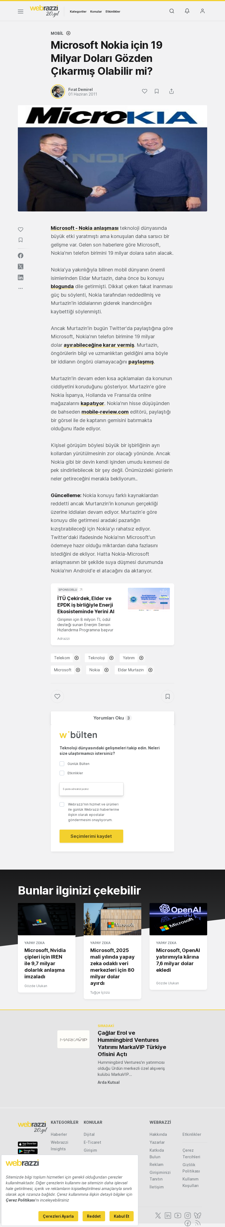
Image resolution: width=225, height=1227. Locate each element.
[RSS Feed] (197, 1222)
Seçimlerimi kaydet (91, 836)
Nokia (94, 669)
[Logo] (45, 10)
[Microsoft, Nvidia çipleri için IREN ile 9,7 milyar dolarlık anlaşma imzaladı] (46, 919)
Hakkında (158, 1134)
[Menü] (20, 12)
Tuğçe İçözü (100, 992)
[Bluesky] (197, 1215)
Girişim (90, 1150)
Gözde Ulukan (35, 986)
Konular (96, 11)
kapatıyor (92, 403)
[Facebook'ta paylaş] (20, 255)
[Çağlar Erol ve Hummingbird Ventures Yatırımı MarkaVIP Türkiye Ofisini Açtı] (73, 1039)
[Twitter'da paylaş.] (20, 266)
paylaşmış (141, 362)
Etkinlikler (113, 11)
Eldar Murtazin (131, 669)
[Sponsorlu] (149, 599)
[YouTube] (177, 1215)
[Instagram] (187, 1215)
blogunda (62, 286)
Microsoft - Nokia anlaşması (85, 228)
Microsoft (62, 669)
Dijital (89, 1134)
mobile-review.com (105, 412)
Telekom (62, 657)
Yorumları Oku (111, 718)
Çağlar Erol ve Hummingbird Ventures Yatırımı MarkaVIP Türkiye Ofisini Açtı (132, 1043)
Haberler (59, 1134)
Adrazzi (63, 639)
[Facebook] (187, 1222)
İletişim (157, 1187)
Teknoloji (96, 657)
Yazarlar (157, 1142)
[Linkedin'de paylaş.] (20, 277)
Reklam (157, 1164)
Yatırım (129, 657)
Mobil (57, 33)
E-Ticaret (92, 1142)
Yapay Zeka (34, 943)
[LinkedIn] (167, 1215)
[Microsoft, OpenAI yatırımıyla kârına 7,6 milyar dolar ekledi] (178, 919)
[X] (157, 1215)
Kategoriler (78, 11)
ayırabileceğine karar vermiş (99, 345)
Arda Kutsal (109, 1082)
